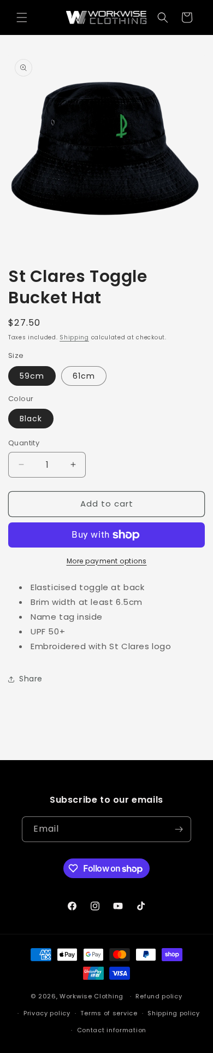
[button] (22, 17)
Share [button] (31, 678)
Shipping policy (173, 1013)
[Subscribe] (179, 829)
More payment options (107, 561)
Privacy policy (46, 1013)
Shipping (74, 337)
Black (31, 418)
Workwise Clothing (91, 996)
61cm (84, 375)
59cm (32, 375)
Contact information (111, 1030)
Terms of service (108, 1013)
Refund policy (158, 996)
